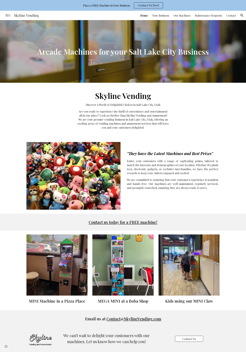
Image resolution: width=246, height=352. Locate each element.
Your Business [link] (160, 15)
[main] (123, 51)
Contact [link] (231, 15)
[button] (242, 15)
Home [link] (144, 15)
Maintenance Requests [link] (208, 15)
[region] (123, 5)
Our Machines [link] (181, 15)
